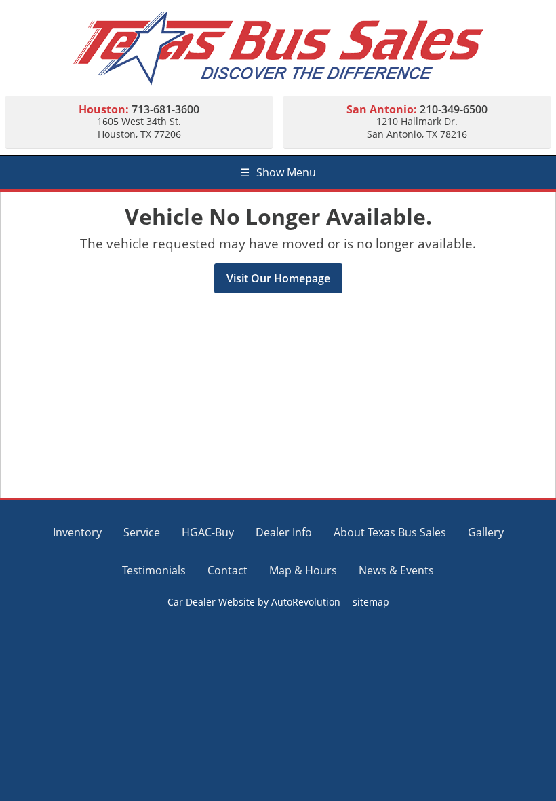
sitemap (371, 601)
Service (141, 532)
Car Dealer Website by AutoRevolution (253, 601)
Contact (227, 570)
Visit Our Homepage (278, 278)
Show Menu (278, 172)
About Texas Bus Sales (390, 532)
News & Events (396, 570)
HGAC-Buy (208, 532)
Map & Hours (303, 570)
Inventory (77, 532)
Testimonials (154, 570)
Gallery (486, 532)
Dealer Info (284, 532)
